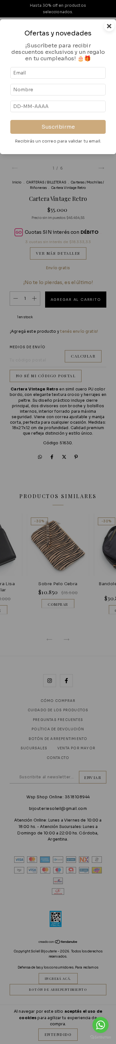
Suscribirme (58, 126)
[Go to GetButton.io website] (100, 1037)
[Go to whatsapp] (100, 1025)
